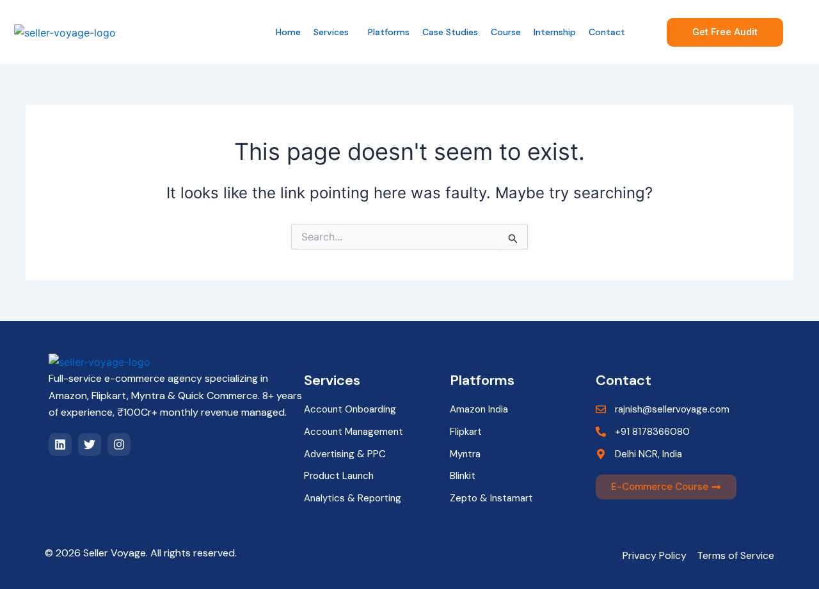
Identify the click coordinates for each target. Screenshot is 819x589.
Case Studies (450, 32)
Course (506, 32)
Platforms (389, 32)
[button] (334, 32)
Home (288, 32)
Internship (555, 32)
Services (331, 32)
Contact (607, 32)
